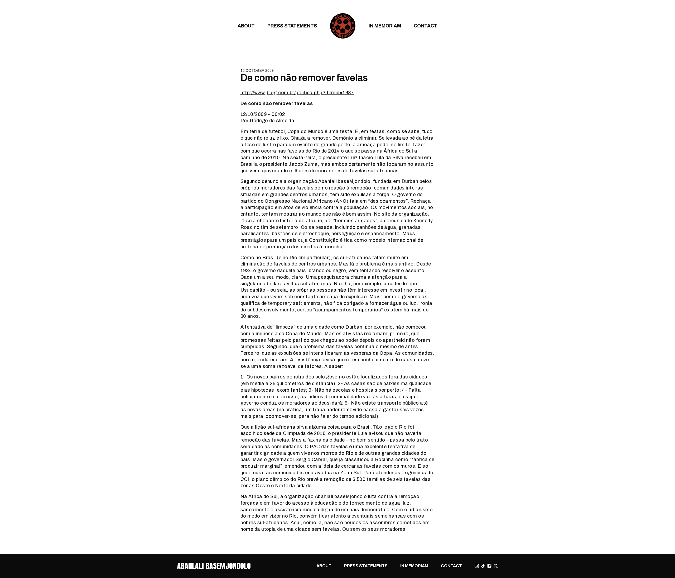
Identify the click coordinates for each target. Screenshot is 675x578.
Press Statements (292, 25)
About (246, 25)
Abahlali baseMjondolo (214, 565)
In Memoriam (385, 25)
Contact (425, 25)
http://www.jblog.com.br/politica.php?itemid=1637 (297, 92)
